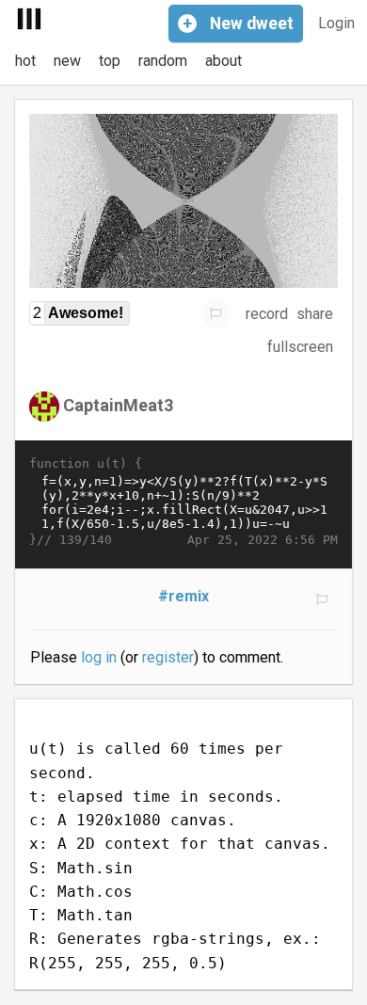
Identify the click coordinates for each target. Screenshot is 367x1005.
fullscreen (300, 347)
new (67, 61)
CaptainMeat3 (118, 405)
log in (99, 657)
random (162, 61)
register (168, 657)
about (223, 61)
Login (336, 23)
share (314, 314)
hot (25, 61)
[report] (215, 313)
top (109, 61)
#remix (183, 596)
